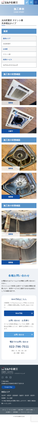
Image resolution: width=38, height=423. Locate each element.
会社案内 (8, 412)
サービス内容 (12, 409)
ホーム (4, 409)
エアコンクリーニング (10, 65)
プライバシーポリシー (26, 412)
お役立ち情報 (29, 409)
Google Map (8, 387)
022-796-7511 (19, 346)
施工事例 (20, 409)
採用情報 (15, 412)
